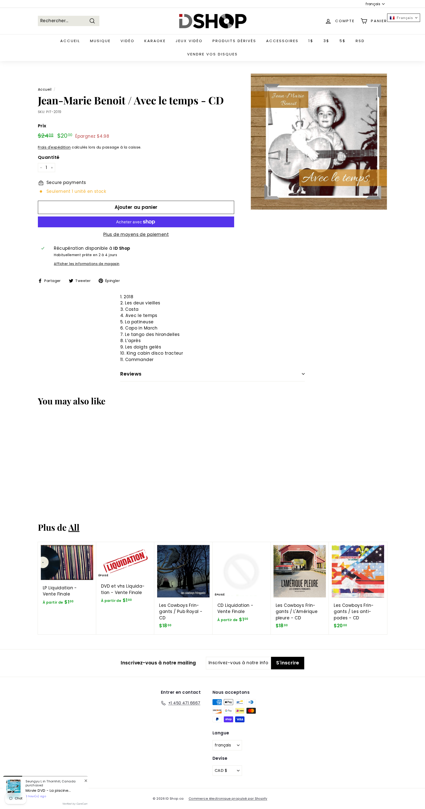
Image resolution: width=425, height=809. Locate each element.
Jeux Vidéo (189, 40)
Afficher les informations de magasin (86, 264)
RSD (360, 40)
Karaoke (155, 40)
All (73, 527)
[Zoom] (319, 142)
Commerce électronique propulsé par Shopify (228, 798)
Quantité (48, 157)
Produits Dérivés (234, 40)
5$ (342, 40)
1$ (311, 40)
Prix (42, 126)
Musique (100, 40)
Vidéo (128, 40)
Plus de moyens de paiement (136, 234)
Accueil (70, 40)
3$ (326, 40)
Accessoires (282, 40)
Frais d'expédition (54, 147)
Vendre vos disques (212, 54)
